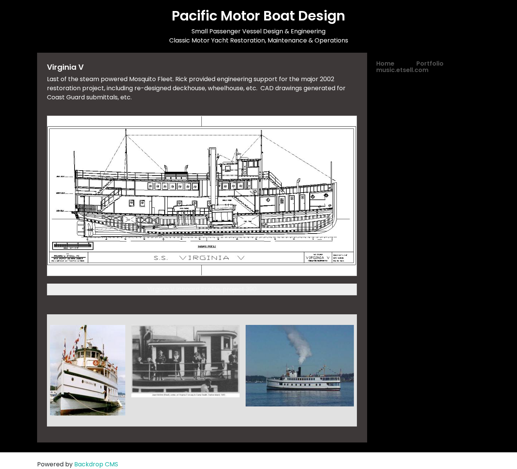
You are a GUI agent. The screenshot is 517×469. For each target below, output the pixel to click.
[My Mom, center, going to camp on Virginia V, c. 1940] (185, 360)
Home (385, 63)
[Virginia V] (300, 365)
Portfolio (430, 63)
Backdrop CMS (96, 464)
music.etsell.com (402, 70)
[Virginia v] (87, 369)
